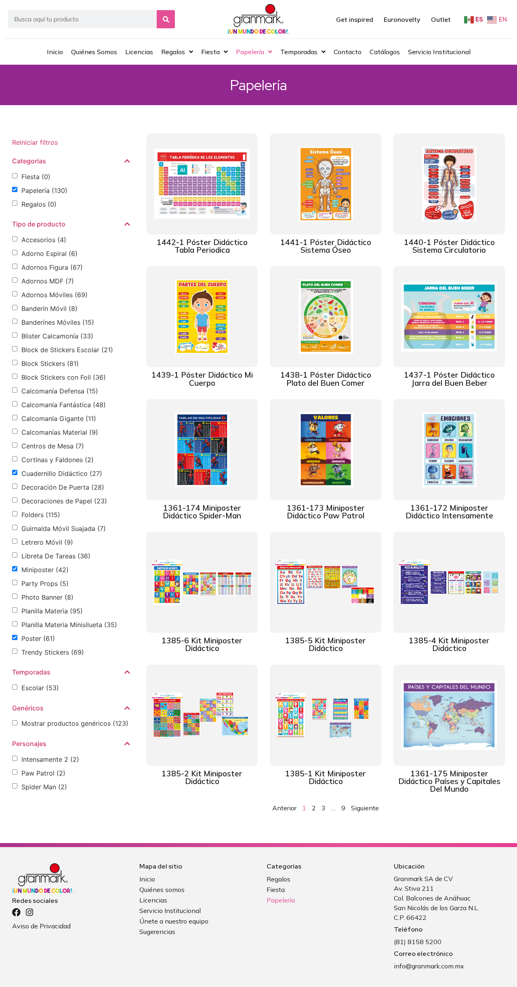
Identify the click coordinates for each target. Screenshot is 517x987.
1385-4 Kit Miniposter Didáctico (449, 644)
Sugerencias (157, 932)
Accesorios (43, 240)
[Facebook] (16, 912)
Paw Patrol (43, 773)
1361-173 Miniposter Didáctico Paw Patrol (326, 511)
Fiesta (35, 176)
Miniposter (45, 569)
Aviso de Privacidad (41, 926)
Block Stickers (50, 363)
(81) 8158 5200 (417, 942)
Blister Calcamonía (57, 336)
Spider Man (44, 787)
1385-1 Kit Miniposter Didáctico (325, 777)
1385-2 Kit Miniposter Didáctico (202, 777)
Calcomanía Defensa (59, 391)
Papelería (44, 190)
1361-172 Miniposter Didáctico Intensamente (449, 511)
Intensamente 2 (50, 759)
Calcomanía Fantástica (63, 405)
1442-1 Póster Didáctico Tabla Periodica (202, 246)
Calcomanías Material (59, 432)
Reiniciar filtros (35, 142)
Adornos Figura (52, 267)
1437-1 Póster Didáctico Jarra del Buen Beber (449, 378)
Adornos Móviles (54, 295)
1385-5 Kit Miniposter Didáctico (325, 644)
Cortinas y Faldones (57, 460)
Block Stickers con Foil (63, 377)
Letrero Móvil (47, 542)
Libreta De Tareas (55, 556)
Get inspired (354, 19)
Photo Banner (47, 597)
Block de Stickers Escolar (67, 350)
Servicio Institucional (170, 911)
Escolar (40, 688)
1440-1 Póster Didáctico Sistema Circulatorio (449, 246)
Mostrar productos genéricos (74, 723)
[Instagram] (29, 912)
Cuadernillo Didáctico (61, 473)
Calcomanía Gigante (58, 418)
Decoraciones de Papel (64, 501)
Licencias (153, 900)
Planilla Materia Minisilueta (69, 624)
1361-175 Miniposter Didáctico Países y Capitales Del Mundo (449, 781)
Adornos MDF (47, 281)
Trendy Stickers (52, 652)
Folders (40, 514)
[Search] (166, 19)
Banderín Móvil (49, 308)
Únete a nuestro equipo (173, 921)
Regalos (39, 204)
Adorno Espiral (49, 253)
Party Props (45, 583)
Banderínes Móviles (57, 322)
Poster (38, 638)
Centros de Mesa (52, 446)
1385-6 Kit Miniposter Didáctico (202, 644)
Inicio (147, 879)
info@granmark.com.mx (429, 966)
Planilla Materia (52, 611)
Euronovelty (402, 19)
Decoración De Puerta (62, 487)
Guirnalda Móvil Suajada (63, 528)
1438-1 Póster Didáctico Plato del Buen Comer (325, 378)
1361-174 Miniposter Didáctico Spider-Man (202, 511)
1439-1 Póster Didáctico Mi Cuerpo (202, 378)
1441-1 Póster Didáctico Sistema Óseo (325, 246)
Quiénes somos (162, 890)
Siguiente (365, 808)
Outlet (441, 19)
